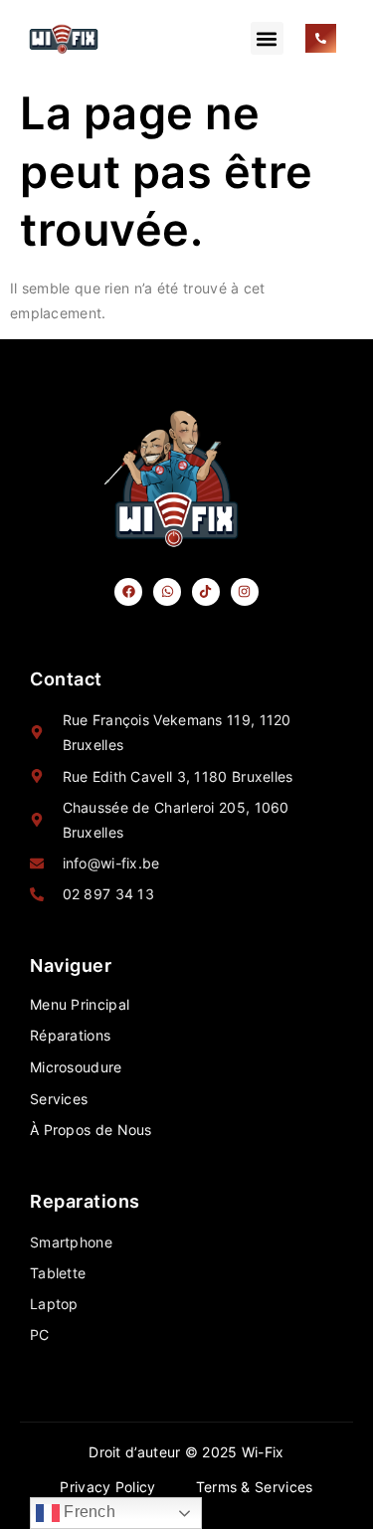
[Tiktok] (206, 592)
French (87, 1511)
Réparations (70, 1035)
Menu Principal (79, 1004)
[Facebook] (128, 592)
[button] (267, 38)
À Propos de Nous (91, 1129)
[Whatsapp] (167, 592)
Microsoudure (76, 1066)
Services (59, 1098)
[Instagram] (245, 592)
